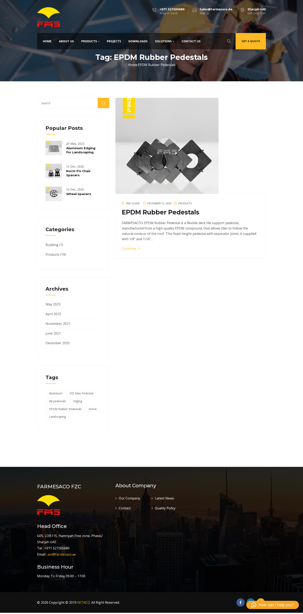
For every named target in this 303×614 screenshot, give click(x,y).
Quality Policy (165, 508)
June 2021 (53, 333)
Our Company (129, 498)
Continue (129, 248)
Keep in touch (172, 11)
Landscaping (57, 417)
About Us (66, 41)
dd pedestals (57, 401)
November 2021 (58, 323)
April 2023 (53, 314)
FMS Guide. (133, 203)
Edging (77, 401)
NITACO (83, 602)
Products (89, 41)
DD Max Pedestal (81, 393)
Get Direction (257, 11)
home (93, 409)
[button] (272, 605)
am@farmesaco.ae (62, 554)
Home (47, 41)
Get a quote (251, 41)
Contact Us (191, 41)
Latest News (164, 498)
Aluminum (55, 393)
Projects (114, 41)
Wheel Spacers (78, 194)
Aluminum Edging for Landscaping (80, 150)
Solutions (163, 41)
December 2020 (58, 343)
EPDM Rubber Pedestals (65, 409)
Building (52, 245)
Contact (125, 508)
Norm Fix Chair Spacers (78, 173)
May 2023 (53, 304)
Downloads (138, 41)
